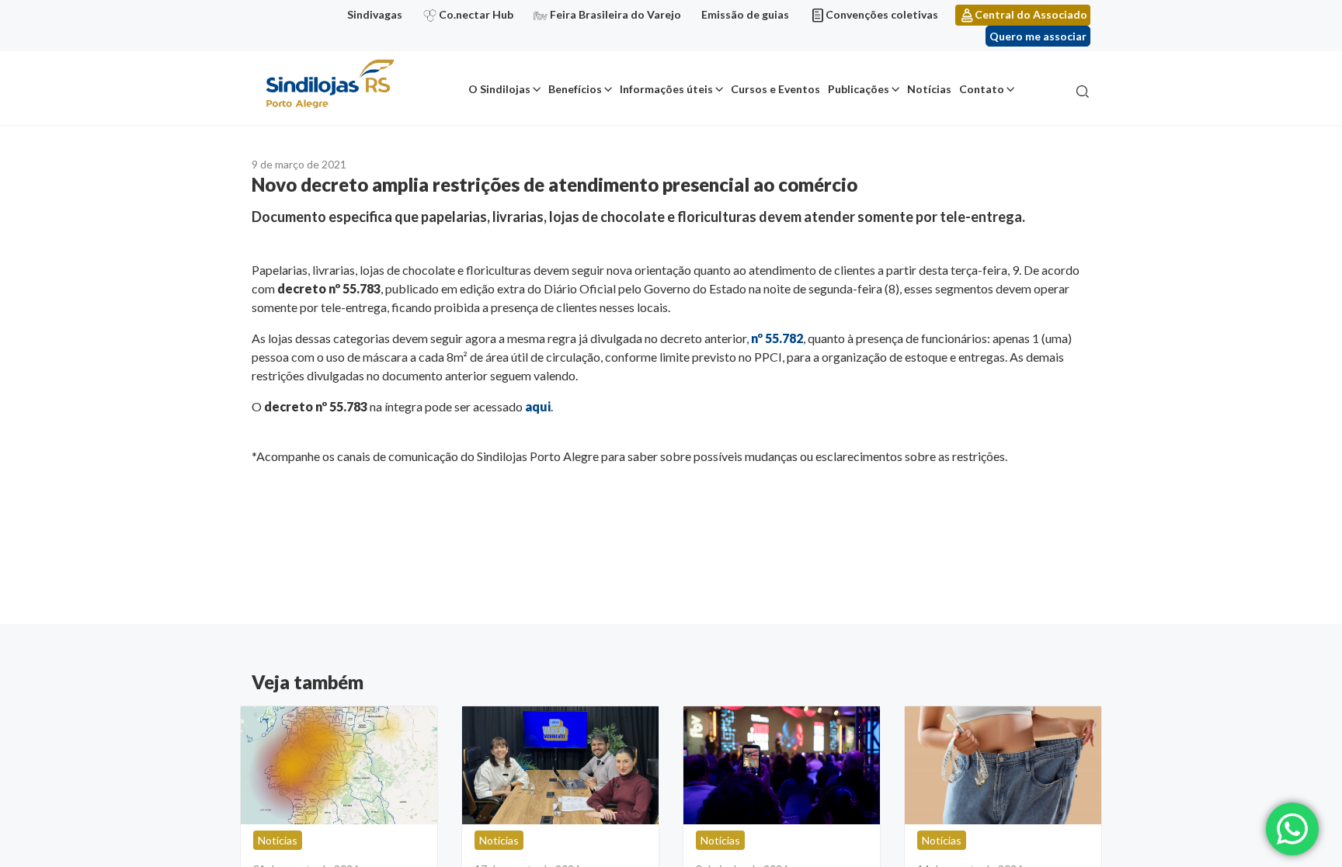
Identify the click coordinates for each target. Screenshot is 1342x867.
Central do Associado (1031, 14)
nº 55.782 (777, 338)
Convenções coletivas (882, 14)
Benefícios (575, 88)
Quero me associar (1037, 36)
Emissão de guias (745, 14)
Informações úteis (666, 88)
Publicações (858, 88)
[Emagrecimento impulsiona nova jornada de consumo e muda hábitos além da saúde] (1003, 765)
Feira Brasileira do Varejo (615, 14)
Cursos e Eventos (775, 88)
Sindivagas (374, 14)
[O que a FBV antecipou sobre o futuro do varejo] (781, 765)
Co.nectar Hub (476, 14)
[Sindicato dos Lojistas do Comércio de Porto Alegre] (329, 85)
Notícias (929, 88)
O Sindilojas (499, 88)
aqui (538, 406)
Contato (981, 88)
